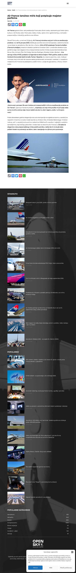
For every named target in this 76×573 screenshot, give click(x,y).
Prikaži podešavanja (66, 567)
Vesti (13, 10)
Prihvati (35, 567)
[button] (72, 552)
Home (9, 10)
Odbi (50, 567)
